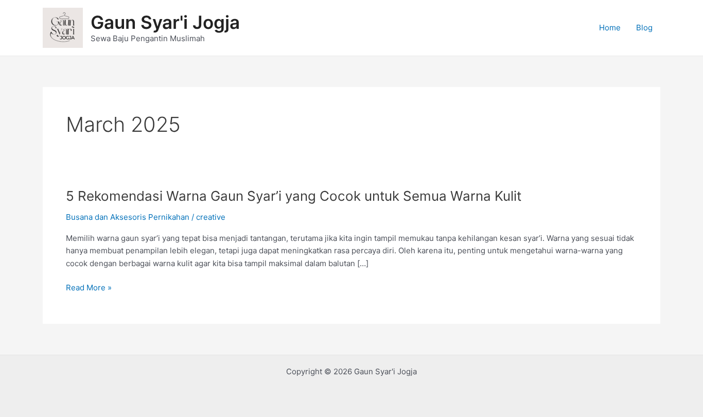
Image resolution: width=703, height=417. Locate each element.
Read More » (89, 288)
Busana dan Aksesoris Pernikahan (127, 217)
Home (610, 27)
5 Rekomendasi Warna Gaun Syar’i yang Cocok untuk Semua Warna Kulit (293, 196)
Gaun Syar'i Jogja (165, 22)
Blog (644, 27)
